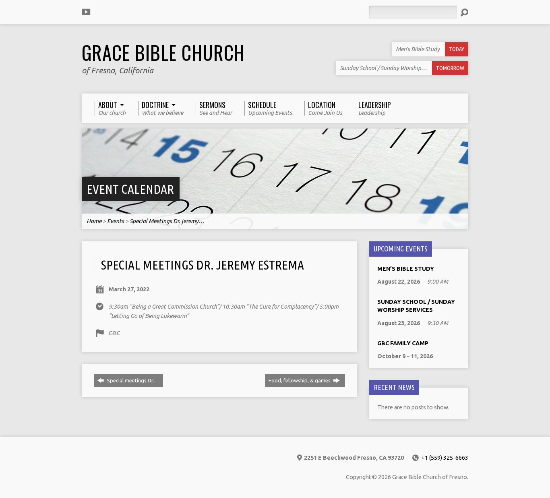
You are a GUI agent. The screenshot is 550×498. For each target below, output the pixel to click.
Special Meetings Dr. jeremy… (167, 221)
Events (115, 221)
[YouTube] (86, 12)
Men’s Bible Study (405, 269)
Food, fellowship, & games (300, 380)
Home (94, 221)
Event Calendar (130, 189)
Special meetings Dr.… (132, 380)
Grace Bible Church (163, 52)
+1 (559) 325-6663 (444, 457)
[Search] (464, 12)
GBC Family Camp (402, 343)
